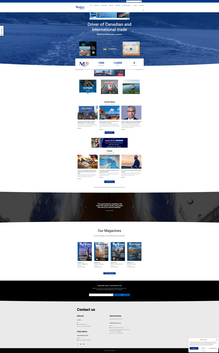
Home (91, 5)
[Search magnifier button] (141, 1)
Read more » (80, 128)
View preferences (213, 348)
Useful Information (126, 5)
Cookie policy (203, 350)
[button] (216, 339)
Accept (194, 348)
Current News (104, 5)
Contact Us (142, 5)
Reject (203, 348)
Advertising (117, 5)
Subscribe (111, 5)
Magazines (97, 5)
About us (135, 5)
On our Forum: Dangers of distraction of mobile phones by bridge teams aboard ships (87, 172)
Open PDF (79, 265)
